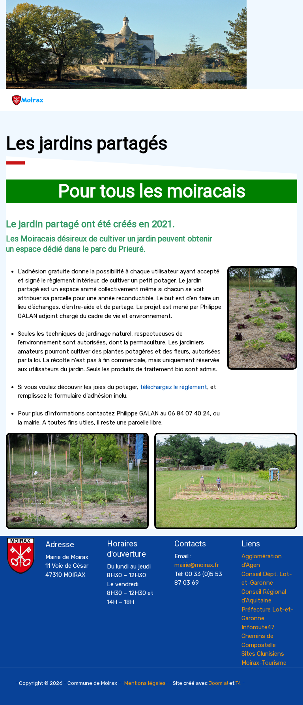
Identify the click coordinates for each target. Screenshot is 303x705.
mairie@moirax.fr (196, 564)
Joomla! (218, 683)
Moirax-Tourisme (263, 662)
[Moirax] (16, 100)
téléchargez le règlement (173, 387)
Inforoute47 (258, 627)
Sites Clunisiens (262, 653)
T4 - (240, 683)
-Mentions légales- (145, 683)
